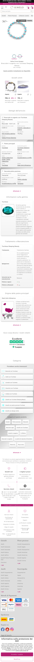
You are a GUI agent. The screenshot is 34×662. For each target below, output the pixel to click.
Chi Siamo (25, 515)
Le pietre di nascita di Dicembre (23, 439)
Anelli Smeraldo (5, 550)
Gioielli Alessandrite (23, 550)
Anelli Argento (5, 586)
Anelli (2, 544)
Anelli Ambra (4, 578)
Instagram (12, 629)
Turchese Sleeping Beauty (23, 149)
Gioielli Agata (21, 547)
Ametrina (20, 583)
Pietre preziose (16, 422)
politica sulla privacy (21, 650)
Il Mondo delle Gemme (25, 529)
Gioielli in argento (13, 433)
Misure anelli (25, 532)
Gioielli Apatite (21, 558)
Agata (19, 575)
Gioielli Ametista (22, 552)
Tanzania (20, 184)
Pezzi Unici (21, 445)
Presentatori (25, 517)
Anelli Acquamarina (6, 572)
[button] (2, 7)
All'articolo (16, 191)
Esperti (25, 520)
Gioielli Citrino (21, 561)
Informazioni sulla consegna (9, 530)
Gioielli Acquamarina (23, 544)
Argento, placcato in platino (24, 129)
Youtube (7, 629)
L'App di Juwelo (9, 527)
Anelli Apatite (5, 583)
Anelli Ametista (5, 581)
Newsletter (25, 526)
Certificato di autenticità (9, 518)
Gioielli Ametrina (22, 555)
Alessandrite (21, 578)
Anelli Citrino (5, 589)
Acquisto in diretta (8, 524)
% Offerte (23, 433)
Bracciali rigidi (10, 427)
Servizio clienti (9, 489)
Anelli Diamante (5, 547)
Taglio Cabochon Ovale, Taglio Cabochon (7, 159)
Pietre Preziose (12, 16)
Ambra (19, 581)
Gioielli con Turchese (22, 427)
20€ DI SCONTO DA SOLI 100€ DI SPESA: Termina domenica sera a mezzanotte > (17, 1)
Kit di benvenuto (9, 521)
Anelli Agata (4, 575)
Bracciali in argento (7, 439)
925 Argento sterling (8, 134)
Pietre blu (12, 445)
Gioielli (4, 16)
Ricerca (31, 11)
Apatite (19, 589)
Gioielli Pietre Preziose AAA (7, 559)
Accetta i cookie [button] (17, 654)
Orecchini (4, 562)
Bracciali (25, 422)
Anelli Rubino (5, 552)
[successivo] (30, 95)
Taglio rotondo (22, 179)
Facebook (3, 629)
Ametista (20, 586)
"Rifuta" (9, 648)
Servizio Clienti (8, 515)
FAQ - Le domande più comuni (8, 534)
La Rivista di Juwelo (25, 523)
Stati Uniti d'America (24, 165)
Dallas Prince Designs (9, 138)
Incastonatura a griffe (24, 158)
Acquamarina (21, 572)
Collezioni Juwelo (24, 16)
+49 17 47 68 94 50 (9, 492)
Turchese (5, 148)
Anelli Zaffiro (5, 555)
